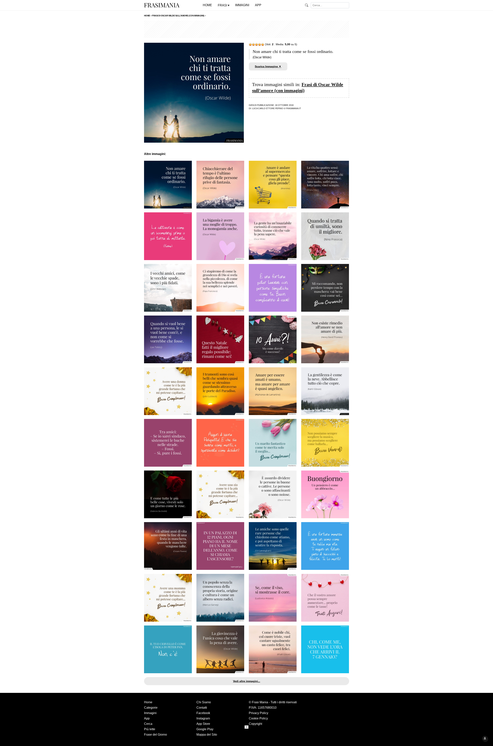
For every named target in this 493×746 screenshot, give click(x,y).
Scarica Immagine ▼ (268, 66)
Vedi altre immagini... (246, 681)
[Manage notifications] (485, 738)
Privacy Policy (258, 713)
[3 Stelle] (256, 44)
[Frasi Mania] (161, 5)
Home (148, 702)
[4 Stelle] (259, 44)
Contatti (201, 707)
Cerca (148, 723)
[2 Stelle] (253, 44)
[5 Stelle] (262, 44)
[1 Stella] (250, 44)
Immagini (150, 713)
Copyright (255, 723)
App (147, 718)
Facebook (203, 713)
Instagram (203, 718)
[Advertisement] (246, 29)
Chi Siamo (203, 702)
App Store (203, 723)
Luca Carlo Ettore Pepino (267, 108)
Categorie (151, 707)
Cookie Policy (258, 718)
